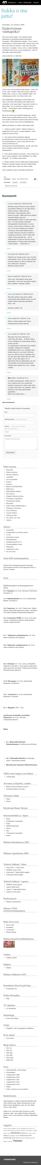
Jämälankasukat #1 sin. (14, 542)
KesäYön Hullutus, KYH (21, 1130)
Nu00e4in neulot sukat (13, 870)
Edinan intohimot (11, 472)
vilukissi (11, 204)
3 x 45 (8, 535)
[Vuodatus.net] (9, 1159)
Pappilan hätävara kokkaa (14, 496)
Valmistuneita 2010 (9, 1138)
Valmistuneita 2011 (20, 1138)
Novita (8, 801)
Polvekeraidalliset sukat (14, 544)
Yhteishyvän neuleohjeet (14, 833)
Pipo (27, 1133)
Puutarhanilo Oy (11, 989)
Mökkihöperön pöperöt (13, 491)
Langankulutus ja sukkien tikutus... (17, 532)
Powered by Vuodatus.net (30, 1162)
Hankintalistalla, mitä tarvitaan (16, 1070)
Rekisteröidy (27, 2)
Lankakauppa (10, 777)
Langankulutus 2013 (12, 1084)
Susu (10, 334)
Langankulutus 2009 (12, 1075)
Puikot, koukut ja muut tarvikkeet (17, 1089)
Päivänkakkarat (11, 539)
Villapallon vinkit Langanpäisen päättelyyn (20, 1028)
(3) (9, 1050)
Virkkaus (5, 1141)
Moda (8, 799)
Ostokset (23, 182)
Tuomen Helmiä (11, 513)
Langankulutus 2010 (12, 1077)
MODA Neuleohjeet (12, 826)
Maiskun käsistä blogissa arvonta (17, 786)
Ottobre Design (11, 932)
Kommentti (8, 436)
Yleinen (15, 182)
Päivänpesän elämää (13, 501)
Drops (8, 819)
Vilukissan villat (11, 515)
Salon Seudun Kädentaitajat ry (16, 506)
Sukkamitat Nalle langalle (14, 875)
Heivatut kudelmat (12, 475)
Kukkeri (8, 482)
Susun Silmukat (11, 510)
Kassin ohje (10, 925)
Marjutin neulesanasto (13, 902)
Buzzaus (5, 1128)
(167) (9, 1060)
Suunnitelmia (11, 1135)
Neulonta (15, 1133)
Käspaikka (9, 927)
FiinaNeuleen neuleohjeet (14, 821)
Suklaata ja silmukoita (13, 508)
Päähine (30, 1133)
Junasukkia (10, 530)
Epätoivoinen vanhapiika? (12, 30)
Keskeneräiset (11, 1130)
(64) (9, 1053)
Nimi (6, 412)
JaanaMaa (9, 477)
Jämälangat (23, 1128)
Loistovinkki (10, 930)
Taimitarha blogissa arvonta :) (16, 789)
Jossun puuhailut (11, 479)
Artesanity (9, 470)
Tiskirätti (17, 1135)
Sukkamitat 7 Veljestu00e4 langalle (17, 872)
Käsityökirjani (10, 1072)
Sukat (5, 1135)
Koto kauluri (10, 1038)
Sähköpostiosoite (15, 419)
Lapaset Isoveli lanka (13, 892)
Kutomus (9, 484)
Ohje (7, 998)
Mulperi (8, 968)
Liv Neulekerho (11, 1008)
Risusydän (9, 503)
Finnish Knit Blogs (12, 1018)
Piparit (8, 1087)
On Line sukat (10, 551)
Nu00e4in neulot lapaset (14, 884)
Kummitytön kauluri (12, 537)
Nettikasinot (12, 2)
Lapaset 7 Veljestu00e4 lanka (16, 889)
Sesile (10, 318)
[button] (16, 2)
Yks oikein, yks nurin (13, 518)
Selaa (20, 2)
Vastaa (9, 248)
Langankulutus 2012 (12, 1082)
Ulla (7, 831)
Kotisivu (15, 427)
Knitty (8, 823)
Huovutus (18, 1128)
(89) (9, 1055)
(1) (9, 1048)
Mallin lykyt (10, 489)
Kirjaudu (36, 2)
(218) (9, 1058)
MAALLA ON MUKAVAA (14, 486)
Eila (9, 254)
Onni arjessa (10, 494)
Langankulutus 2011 (12, 1079)
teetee (8, 835)
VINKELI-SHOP (11, 958)
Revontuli (34, 1133)
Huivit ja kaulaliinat (11, 1128)
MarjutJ (10, 276)
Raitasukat (9, 547)
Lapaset (9, 1133)
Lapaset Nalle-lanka (12, 887)
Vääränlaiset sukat (12, 549)
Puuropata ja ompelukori (14, 498)
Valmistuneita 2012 (30, 1138)
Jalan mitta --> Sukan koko (15, 867)
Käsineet (30, 1130)
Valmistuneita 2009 (26, 1135)
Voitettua (10, 1141)
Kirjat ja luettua (11, 185)
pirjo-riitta (11, 294)
